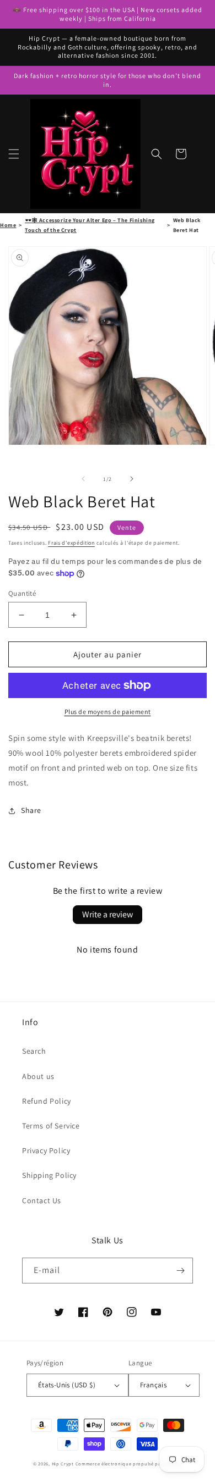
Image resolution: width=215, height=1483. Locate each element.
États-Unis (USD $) (66, 1385)
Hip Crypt (63, 1463)
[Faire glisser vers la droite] (132, 479)
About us (38, 1076)
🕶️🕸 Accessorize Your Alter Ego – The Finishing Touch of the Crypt (90, 225)
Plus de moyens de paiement (107, 711)
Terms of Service (51, 1126)
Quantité (22, 593)
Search (34, 1051)
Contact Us (41, 1200)
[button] (14, 154)
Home (8, 225)
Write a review (107, 914)
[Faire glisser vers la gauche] (83, 479)
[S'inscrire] (180, 1270)
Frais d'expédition (71, 542)
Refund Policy (46, 1101)
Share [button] (31, 810)
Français (153, 1385)
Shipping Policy (49, 1175)
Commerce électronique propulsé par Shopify (129, 1463)
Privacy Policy (46, 1150)
